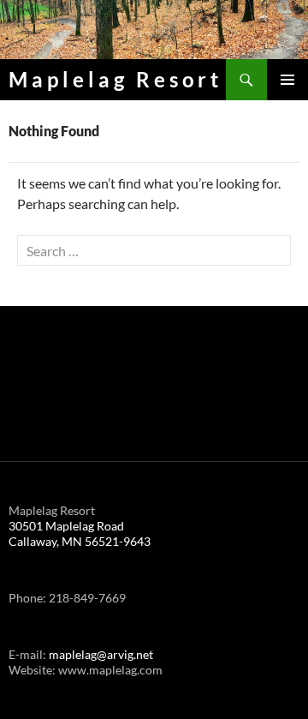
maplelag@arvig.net (101, 654)
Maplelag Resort (115, 79)
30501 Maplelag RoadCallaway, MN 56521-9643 (80, 533)
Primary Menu (287, 79)
